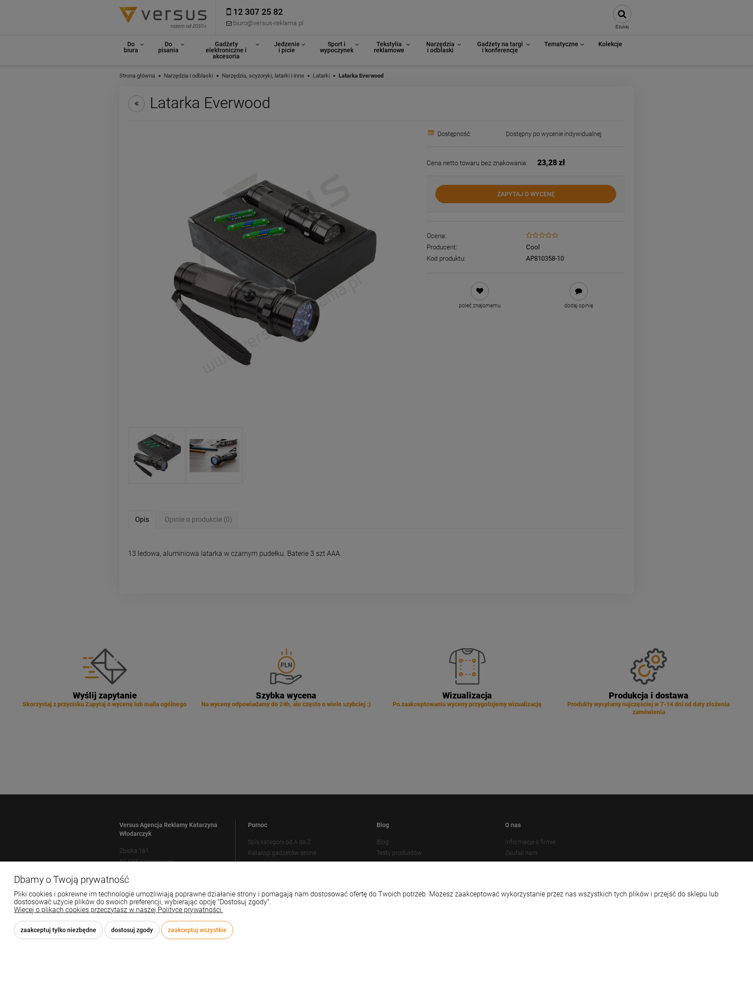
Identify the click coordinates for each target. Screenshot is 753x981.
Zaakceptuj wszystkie (197, 929)
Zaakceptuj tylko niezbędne (58, 929)
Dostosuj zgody (132, 929)
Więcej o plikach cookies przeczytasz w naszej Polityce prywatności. (118, 910)
